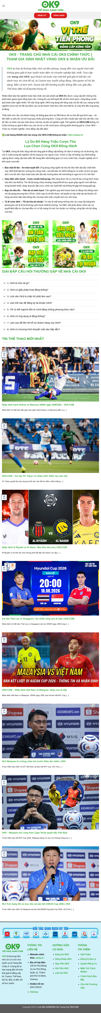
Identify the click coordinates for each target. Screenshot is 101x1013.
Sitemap (34, 992)
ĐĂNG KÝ (42, 15)
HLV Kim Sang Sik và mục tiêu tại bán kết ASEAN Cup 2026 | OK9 (36, 904)
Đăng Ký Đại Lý (88, 959)
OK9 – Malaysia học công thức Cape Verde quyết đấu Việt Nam (34, 832)
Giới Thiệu (85, 954)
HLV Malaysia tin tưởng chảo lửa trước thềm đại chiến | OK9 (33, 761)
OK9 (9, 68)
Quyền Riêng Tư (88, 964)
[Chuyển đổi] (4, 283)
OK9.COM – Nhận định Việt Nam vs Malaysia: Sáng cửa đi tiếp (34, 690)
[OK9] (50, 6)
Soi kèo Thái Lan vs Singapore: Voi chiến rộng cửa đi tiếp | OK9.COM (38, 619)
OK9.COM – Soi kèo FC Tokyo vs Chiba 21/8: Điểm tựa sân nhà (34, 476)
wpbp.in (40, 958)
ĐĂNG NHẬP (59, 15)
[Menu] (3, 6)
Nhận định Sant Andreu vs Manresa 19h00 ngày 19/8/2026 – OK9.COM (38, 405)
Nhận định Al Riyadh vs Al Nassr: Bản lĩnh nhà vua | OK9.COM (34, 547)
